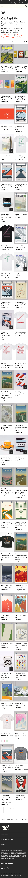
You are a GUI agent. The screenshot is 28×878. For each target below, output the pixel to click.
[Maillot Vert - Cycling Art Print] (7, 629)
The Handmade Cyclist (10, 874)
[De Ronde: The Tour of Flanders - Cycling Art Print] (7, 52)
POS (2, 875)
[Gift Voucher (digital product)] (7, 111)
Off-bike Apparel (11, 37)
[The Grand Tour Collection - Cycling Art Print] (7, 82)
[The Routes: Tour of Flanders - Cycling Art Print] (7, 751)
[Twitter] (5, 868)
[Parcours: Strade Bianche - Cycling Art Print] (7, 508)
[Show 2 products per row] (26, 41)
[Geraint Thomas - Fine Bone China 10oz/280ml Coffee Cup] (7, 199)
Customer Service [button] (7, 839)
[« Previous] (2, 808)
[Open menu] (3, 6)
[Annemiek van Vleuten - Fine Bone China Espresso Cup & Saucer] (7, 442)
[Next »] (2, 811)
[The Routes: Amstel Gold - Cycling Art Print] (7, 287)
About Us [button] (4, 844)
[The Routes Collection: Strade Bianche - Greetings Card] (7, 317)
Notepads (20, 37)
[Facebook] (2, 868)
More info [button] (4, 834)
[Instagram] (8, 868)
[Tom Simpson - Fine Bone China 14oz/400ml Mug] (7, 659)
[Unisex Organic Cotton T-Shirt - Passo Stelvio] (7, 719)
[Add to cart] (11, 151)
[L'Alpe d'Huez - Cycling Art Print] (7, 601)
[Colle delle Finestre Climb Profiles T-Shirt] (7, 349)
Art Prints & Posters (7, 35)
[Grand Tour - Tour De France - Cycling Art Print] (7, 689)
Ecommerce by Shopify (14, 875)
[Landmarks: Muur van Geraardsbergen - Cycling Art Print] (7, 411)
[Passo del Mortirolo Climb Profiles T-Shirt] (7, 231)
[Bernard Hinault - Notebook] (7, 141)
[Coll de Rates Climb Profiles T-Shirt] (7, 259)
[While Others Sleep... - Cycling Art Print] (7, 571)
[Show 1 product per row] (24, 41)
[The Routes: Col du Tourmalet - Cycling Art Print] (7, 170)
